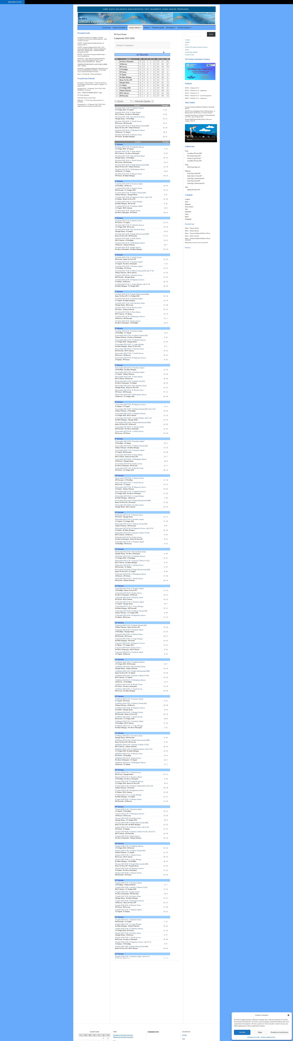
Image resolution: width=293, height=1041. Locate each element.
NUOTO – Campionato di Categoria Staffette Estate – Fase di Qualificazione (92, 55)
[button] (288, 1015)
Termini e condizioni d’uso (268, 1037)
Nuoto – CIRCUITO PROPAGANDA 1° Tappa (90, 92)
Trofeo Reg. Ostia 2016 (193, 181)
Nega (260, 1032)
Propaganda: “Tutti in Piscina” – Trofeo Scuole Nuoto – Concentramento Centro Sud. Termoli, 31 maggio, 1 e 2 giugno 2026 (92, 84)
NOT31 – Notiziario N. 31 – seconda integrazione (198, 95)
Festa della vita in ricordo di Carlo (87, 97)
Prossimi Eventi (84, 33)
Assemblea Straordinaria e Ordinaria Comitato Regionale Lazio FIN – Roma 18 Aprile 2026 (200, 116)
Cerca (211, 34)
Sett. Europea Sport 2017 (194, 156)
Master (172, 9)
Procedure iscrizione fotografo (123, 1035)
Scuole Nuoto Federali (191, 52)
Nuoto (112, 9)
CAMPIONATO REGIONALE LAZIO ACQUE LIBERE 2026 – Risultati (92, 65)
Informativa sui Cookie (253, 1037)
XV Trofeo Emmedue (83, 95)
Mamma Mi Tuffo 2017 (193, 190)
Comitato (187, 40)
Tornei (146, 28)
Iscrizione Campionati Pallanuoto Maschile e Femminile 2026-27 (199, 107)
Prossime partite (158, 28)
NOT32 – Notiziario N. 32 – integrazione (196, 90)
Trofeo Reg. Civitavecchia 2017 (195, 178)
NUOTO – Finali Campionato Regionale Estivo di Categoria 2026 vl (91, 44)
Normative (170, 28)
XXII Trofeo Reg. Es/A (193, 167)
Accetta (242, 1032)
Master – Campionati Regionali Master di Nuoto (197, 233)
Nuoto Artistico (135, 9)
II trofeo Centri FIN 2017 (194, 158)
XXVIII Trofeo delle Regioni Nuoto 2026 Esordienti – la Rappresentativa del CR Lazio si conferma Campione (200, 111)
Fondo (165, 9)
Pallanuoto (121, 9)
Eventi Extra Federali (86, 78)
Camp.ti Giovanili (119, 28)
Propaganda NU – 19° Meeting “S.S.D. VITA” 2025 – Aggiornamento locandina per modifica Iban (92, 105)
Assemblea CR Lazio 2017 (194, 161)
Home (105, 9)
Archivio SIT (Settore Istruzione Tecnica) (196, 47)
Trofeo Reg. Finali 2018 (193, 173)
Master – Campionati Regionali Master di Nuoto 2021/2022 (197, 239)
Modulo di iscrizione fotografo (123, 1037)
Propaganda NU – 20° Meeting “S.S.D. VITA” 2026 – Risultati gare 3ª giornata (92, 89)
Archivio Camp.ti (184, 28)
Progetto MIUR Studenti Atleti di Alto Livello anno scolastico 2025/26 (198, 120)
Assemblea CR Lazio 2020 (194, 153)
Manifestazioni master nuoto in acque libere (196, 242)
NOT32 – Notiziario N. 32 (192, 93)
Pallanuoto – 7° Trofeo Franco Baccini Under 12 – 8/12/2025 (91, 101)
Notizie (187, 50)
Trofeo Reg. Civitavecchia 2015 (195, 183)
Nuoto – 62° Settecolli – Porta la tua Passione (89, 74)
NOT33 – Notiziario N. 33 (192, 88)
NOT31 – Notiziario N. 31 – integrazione (196, 98)
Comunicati (106, 28)
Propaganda (183, 9)
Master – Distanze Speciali (192, 228)
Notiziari (187, 42)
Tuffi (146, 9)
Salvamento (155, 9)
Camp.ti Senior (134, 28)
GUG (186, 45)
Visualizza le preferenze (279, 1032)
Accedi (184, 1035)
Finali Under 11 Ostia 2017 (194, 176)
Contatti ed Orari (189, 54)
